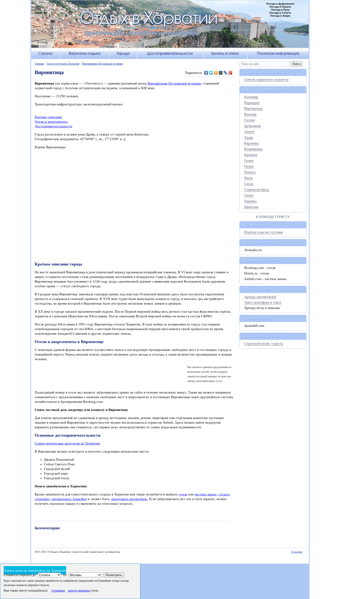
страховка (58, 590)
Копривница (253, 149)
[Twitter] (211, 73)
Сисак (248, 184)
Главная (39, 63)
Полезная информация (278, 53)
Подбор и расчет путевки (263, 232)
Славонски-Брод (256, 189)
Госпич (249, 120)
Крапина (250, 155)
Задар (248, 137)
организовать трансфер (69, 499)
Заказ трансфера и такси (262, 302)
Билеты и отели (225, 53)
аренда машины (79, 590)
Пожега (250, 172)
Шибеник (251, 207)
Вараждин (252, 102)
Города (123, 53)
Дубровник (252, 126)
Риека (248, 178)
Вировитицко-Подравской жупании (174, 83)
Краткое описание (48, 117)
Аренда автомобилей (260, 297)
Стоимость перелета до (20, 575)
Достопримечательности (170, 53)
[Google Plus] (230, 73)
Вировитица (253, 108)
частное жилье (205, 494)
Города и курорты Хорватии (63, 63)
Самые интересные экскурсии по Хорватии (67, 443)
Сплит (248, 195)
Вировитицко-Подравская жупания (102, 63)
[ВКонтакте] (206, 73)
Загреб (249, 131)
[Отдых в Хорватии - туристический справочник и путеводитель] (170, 26)
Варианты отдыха (85, 53)
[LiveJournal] (225, 73)
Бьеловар (251, 97)
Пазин (248, 166)
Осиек (248, 160)
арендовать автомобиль (129, 499)
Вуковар (250, 114)
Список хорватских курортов (266, 79)
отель (183, 494)
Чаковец (250, 201)
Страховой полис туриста (263, 343)
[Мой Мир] (220, 73)
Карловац (251, 143)
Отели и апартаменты (51, 121)
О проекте (297, 551)
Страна (45, 53)
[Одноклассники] (215, 73)
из (64, 575)
